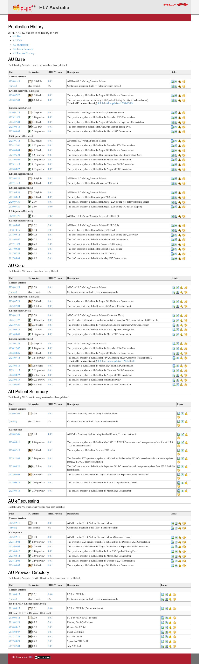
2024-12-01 (14, 145)
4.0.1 (50, 81)
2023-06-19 (14, 379)
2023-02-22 (14, 178)
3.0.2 (50, 216)
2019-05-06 (14, 225)
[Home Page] (172, 81)
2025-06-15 (14, 126)
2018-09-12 (14, 234)
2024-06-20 (14, 155)
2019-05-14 (14, 617)
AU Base (17, 36)
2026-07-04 (14, 306)
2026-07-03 (14, 100)
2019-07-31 (14, 206)
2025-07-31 (14, 325)
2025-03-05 (14, 131)
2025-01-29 (14, 343)
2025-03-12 (14, 556)
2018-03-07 (14, 239)
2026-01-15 (14, 81)
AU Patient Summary (23, 49)
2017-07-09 (14, 646)
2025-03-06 (14, 334)
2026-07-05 (14, 413)
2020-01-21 (14, 216)
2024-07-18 (14, 357)
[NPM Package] (183, 81)
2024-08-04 (14, 150)
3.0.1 (50, 225)
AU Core (17, 40)
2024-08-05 (14, 353)
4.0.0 (50, 206)
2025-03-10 (14, 490)
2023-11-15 (14, 164)
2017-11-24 (14, 636)
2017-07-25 (14, 253)
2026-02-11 (14, 523)
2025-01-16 (14, 140)
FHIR (30, 657)
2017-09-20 (14, 249)
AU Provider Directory (23, 53)
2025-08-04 (14, 474)
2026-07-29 (14, 301)
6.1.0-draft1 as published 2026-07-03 (115, 103)
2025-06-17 (14, 551)
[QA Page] (179, 81)
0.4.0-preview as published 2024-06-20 (116, 361)
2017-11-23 (14, 244)
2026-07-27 (14, 95)
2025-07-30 (14, 122)
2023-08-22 (14, 169)
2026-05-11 (14, 442)
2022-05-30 (14, 192)
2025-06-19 (14, 482)
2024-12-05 (14, 560)
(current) (13, 86)
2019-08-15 (14, 594)
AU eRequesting (20, 44)
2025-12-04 (14, 542)
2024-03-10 (14, 365)
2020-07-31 (14, 201)
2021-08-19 (14, 197)
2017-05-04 (14, 258)
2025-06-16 (14, 329)
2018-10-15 (14, 230)
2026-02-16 (14, 450)
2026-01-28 (14, 287)
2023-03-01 (14, 384)
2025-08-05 (14, 546)
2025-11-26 (14, 117)
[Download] (175, 81)
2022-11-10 (14, 183)
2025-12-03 (14, 458)
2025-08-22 (14, 466)
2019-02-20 (14, 622)
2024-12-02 (14, 348)
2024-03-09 (14, 159)
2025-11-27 (14, 320)
